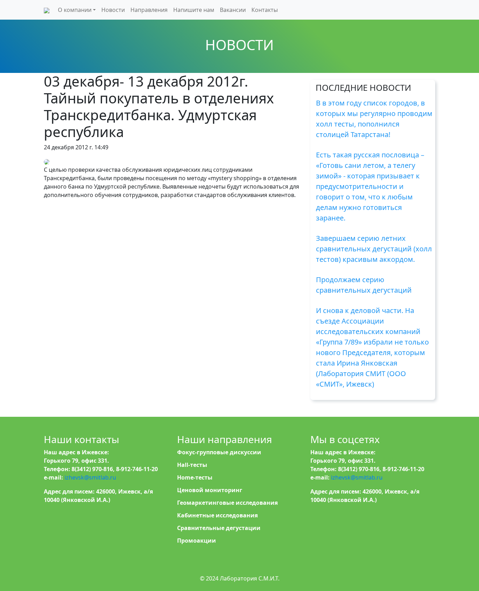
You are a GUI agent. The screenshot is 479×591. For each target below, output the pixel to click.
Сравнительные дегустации (219, 528)
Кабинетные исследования (217, 515)
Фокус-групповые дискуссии (219, 452)
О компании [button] (75, 10)
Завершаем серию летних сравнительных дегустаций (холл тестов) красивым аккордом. (374, 248)
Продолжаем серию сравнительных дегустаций (364, 285)
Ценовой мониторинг (209, 490)
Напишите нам (193, 10)
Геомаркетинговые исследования (227, 503)
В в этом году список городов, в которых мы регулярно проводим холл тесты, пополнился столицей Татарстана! (374, 118)
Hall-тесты (192, 465)
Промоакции (196, 540)
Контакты (264, 10)
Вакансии (233, 10)
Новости (113, 10)
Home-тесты (194, 477)
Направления (149, 10)
